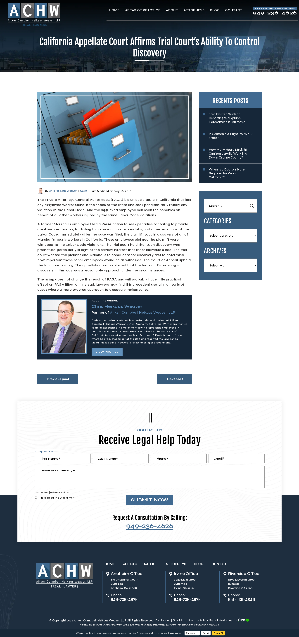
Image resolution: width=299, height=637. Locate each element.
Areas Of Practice (143, 10)
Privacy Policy (59, 492)
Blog (215, 10)
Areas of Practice (140, 563)
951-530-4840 (241, 600)
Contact (233, 10)
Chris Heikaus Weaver (63, 190)
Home (114, 10)
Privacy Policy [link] (198, 620)
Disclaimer (42, 492)
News (83, 191)
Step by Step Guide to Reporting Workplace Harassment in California (227, 118)
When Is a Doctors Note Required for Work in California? (226, 173)
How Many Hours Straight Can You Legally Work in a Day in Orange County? (228, 153)
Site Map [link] (179, 620)
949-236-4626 (275, 13)
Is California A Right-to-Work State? (230, 136)
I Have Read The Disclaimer (57, 498)
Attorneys (194, 10)
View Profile (107, 351)
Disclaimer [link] (162, 620)
